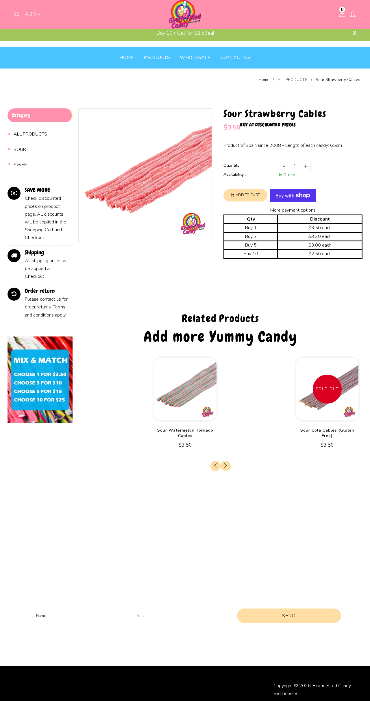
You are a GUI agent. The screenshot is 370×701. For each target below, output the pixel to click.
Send (289, 616)
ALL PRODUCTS (293, 79)
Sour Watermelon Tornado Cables (185, 433)
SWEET (21, 165)
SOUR (20, 149)
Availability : (234, 174)
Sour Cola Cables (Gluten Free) (327, 433)
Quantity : (232, 165)
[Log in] (353, 14)
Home (264, 79)
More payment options (293, 210)
